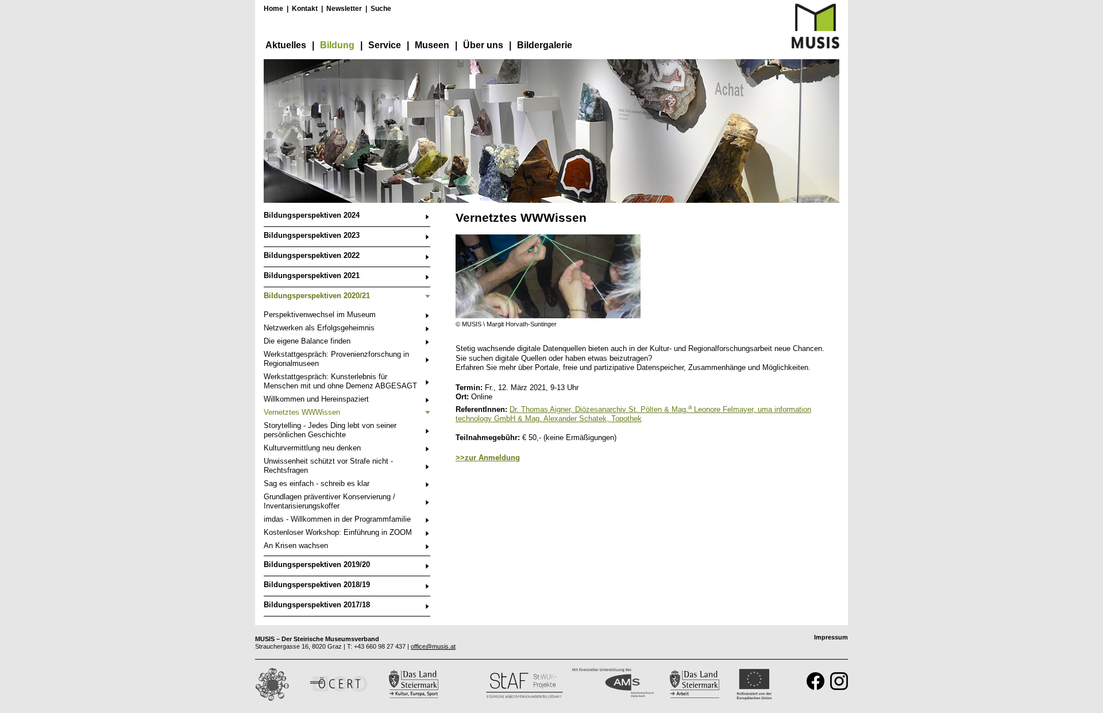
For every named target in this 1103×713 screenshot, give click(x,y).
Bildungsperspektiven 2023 (312, 235)
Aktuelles (285, 45)
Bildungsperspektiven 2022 (312, 255)
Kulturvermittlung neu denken (312, 448)
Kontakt (305, 9)
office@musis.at (433, 646)
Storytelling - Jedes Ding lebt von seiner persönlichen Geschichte (330, 430)
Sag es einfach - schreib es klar (316, 483)
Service (384, 45)
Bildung (337, 45)
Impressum (831, 637)
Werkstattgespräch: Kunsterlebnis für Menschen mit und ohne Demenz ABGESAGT (340, 381)
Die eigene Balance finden (307, 341)
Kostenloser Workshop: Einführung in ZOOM (338, 532)
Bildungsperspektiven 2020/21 (317, 295)
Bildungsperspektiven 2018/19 (317, 584)
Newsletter (344, 9)
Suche (381, 9)
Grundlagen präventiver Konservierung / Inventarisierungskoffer (329, 501)
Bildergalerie (544, 45)
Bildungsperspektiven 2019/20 (317, 564)
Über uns (483, 45)
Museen (432, 45)
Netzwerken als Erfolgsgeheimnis (319, 327)
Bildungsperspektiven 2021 (312, 275)
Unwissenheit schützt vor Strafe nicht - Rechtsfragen (328, 466)
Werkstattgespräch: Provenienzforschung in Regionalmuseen (336, 359)
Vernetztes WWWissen (302, 412)
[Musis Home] (815, 46)
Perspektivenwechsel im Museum (320, 314)
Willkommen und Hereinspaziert (316, 399)
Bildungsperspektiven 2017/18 (317, 604)
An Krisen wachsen (296, 545)
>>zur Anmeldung (488, 457)
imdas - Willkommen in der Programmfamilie (337, 519)
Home (273, 9)
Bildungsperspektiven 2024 (312, 215)
